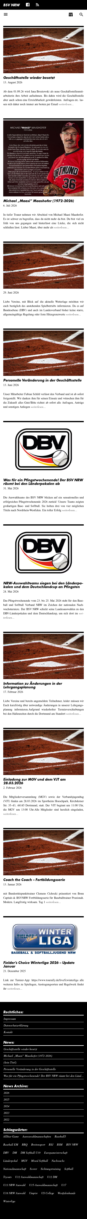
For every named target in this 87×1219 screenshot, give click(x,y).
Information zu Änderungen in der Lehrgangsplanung (32, 685)
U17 (63, 1185)
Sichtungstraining (51, 1169)
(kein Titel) (10, 1062)
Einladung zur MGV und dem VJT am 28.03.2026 (34, 781)
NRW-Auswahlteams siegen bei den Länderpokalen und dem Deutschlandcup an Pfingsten (43, 585)
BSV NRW (11, 4)
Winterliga (9, 1201)
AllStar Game (11, 1136)
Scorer (33, 1169)
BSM (60, 1144)
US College (47, 1193)
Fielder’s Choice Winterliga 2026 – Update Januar (38, 964)
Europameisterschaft (55, 1152)
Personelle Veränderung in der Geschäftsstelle (42, 380)
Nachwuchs (58, 1161)
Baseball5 (60, 1136)
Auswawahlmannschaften (36, 1136)
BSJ (51, 1144)
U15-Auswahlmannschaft (43, 1185)
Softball (68, 1169)
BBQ (25, 1144)
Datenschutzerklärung (16, 1025)
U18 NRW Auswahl (14, 1193)
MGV (24, 1161)
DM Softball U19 (30, 1152)
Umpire (33, 1193)
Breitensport (38, 1144)
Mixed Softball (39, 1161)
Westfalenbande (66, 1193)
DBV (6, 1152)
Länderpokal (10, 1161)
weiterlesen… (66, 104)
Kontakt (8, 1032)
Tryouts (7, 1177)
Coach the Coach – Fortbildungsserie (34, 879)
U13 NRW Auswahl (14, 1185)
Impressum (10, 1019)
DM (15, 1152)
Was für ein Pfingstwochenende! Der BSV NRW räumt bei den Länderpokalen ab (43, 481)
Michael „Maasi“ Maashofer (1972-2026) (38, 200)
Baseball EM (10, 1144)
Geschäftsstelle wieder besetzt (29, 77)
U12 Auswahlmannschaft (29, 1177)
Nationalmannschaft (14, 1169)
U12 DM (52, 1177)
